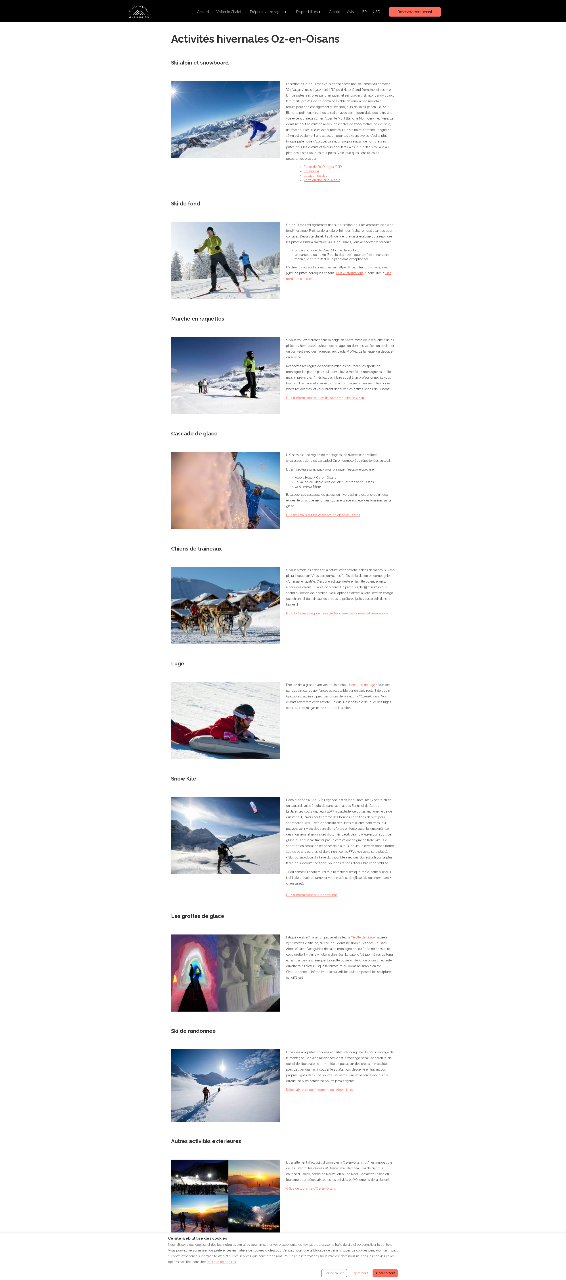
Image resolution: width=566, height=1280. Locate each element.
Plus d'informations (349, 273)
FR (364, 12)
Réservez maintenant (415, 12)
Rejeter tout (360, 1273)
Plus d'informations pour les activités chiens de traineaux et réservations (337, 613)
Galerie (334, 12)
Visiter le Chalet (228, 12)
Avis (350, 12)
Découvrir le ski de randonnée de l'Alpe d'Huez (320, 1090)
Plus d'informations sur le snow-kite (311, 895)
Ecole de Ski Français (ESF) (323, 167)
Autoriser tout (385, 1273)
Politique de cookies (221, 1262)
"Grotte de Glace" (364, 937)
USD (376, 12)
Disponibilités (308, 12)
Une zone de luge (362, 685)
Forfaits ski (311, 171)
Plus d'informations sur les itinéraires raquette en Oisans (325, 398)
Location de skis (315, 175)
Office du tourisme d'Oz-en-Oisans (311, 1188)
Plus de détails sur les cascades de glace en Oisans (323, 515)
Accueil (203, 12)
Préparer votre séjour (268, 12)
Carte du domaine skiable (322, 180)
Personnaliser (334, 1273)
